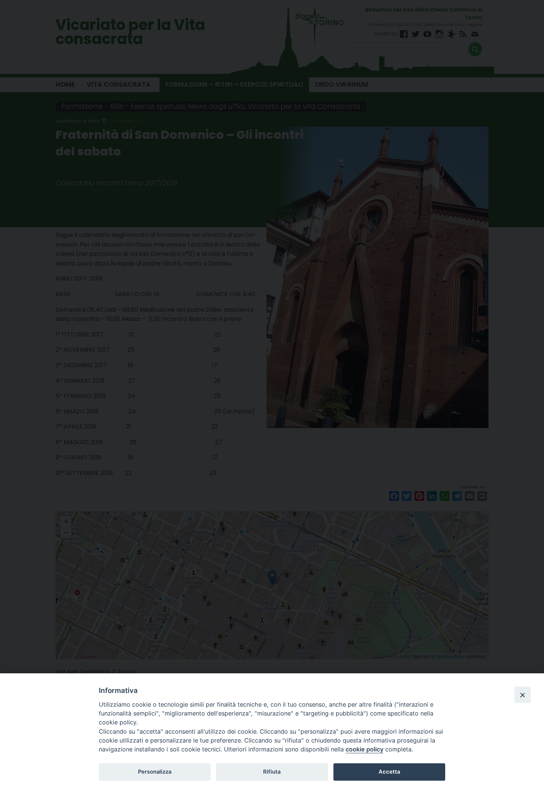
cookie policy (364, 749)
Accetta (389, 771)
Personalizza (154, 771)
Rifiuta (272, 771)
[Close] (522, 695)
